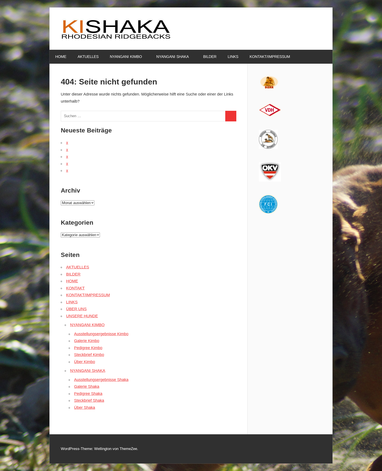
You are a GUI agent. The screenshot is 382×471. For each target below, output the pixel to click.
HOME (60, 57)
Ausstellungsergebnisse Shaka (101, 379)
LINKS (233, 57)
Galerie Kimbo (86, 341)
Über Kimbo (84, 362)
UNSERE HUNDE (82, 316)
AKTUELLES (88, 57)
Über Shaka (84, 407)
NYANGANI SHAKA (172, 57)
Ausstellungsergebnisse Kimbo (101, 334)
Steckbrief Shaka (89, 400)
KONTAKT (75, 288)
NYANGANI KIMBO (126, 57)
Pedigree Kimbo (88, 348)
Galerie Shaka (86, 386)
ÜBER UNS (76, 309)
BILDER (209, 57)
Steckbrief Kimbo (89, 354)
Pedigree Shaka (88, 393)
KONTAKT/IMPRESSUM (270, 57)
